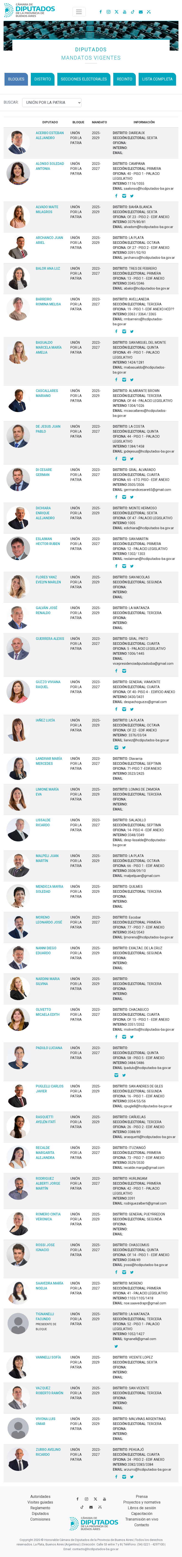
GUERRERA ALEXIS (50, 639)
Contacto (141, 1525)
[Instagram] (108, 11)
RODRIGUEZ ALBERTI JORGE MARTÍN (48, 1183)
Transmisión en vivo (141, 1519)
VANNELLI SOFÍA (48, 1357)
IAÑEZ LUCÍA (45, 720)
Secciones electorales (84, 79)
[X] (116, 11)
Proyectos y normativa (141, 1502)
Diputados (40, 1513)
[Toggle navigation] (79, 12)
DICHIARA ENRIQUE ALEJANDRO (45, 513)
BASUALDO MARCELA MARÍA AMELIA (49, 347)
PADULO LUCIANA (49, 1048)
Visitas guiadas (40, 1502)
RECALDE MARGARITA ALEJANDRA (45, 1153)
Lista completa (157, 79)
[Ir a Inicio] (30, 9)
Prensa (142, 1496)
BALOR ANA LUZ (48, 268)
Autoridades (40, 1496)
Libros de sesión (142, 1508)
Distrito (42, 79)
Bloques (16, 79)
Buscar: (12, 102)
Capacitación (141, 1513)
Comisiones (40, 1519)
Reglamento (40, 1508)
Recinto (124, 79)
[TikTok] (132, 11)
